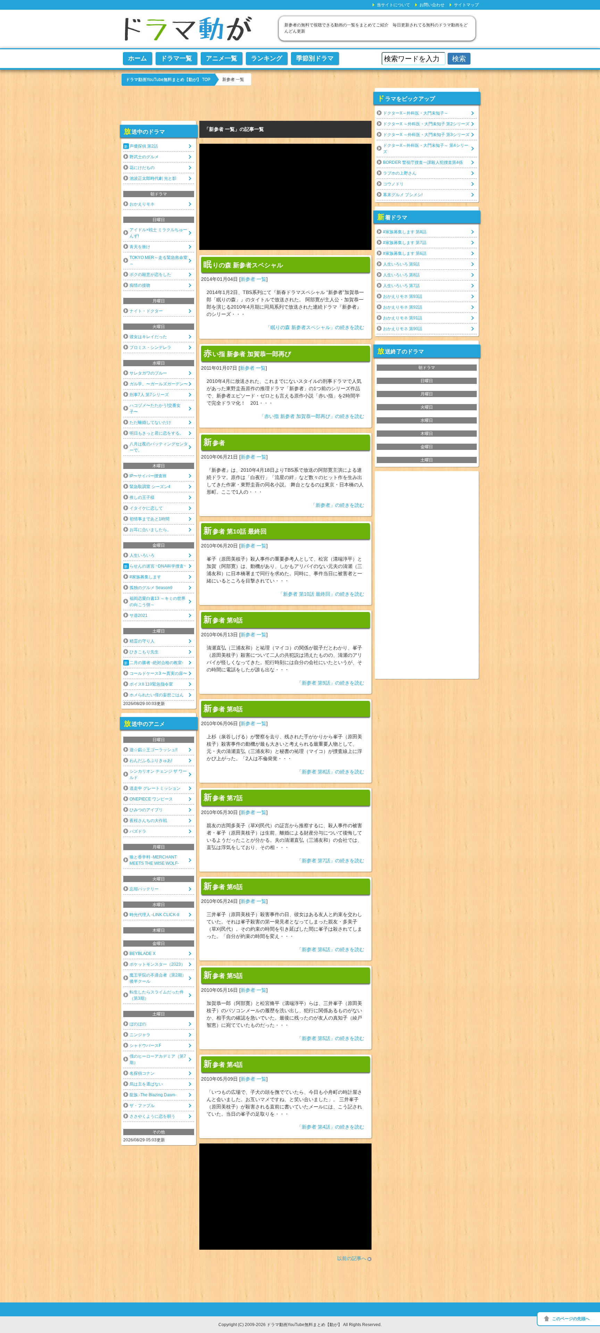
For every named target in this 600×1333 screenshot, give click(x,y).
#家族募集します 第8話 (404, 231)
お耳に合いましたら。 (150, 529)
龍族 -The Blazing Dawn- (153, 1094)
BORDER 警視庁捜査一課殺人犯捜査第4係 (423, 162)
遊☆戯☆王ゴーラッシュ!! (153, 749)
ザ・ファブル (142, 1105)
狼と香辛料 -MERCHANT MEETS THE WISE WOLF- (154, 860)
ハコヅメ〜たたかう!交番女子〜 (155, 408)
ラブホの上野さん (399, 173)
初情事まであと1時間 (149, 519)
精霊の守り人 (142, 641)
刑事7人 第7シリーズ (149, 394)
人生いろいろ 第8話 (401, 275)
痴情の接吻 (140, 285)
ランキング (266, 58)
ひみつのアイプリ (146, 809)
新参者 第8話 (223, 708)
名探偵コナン (142, 1073)
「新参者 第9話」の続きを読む (330, 683)
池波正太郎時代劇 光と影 (153, 178)
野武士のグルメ (144, 156)
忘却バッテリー (144, 889)
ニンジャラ (140, 1034)
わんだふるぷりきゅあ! (151, 760)
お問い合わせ (431, 4)
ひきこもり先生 (144, 651)
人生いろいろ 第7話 (401, 285)
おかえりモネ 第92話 (402, 307)
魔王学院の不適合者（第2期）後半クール (158, 978)
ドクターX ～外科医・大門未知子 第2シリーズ (426, 123)
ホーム (137, 58)
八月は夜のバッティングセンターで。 (159, 447)
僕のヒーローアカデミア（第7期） (158, 1059)
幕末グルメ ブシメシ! (403, 194)
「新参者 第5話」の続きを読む (330, 1038)
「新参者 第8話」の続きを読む (330, 771)
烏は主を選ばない (146, 1084)
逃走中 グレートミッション (155, 788)
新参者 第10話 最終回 (235, 530)
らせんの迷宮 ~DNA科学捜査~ (158, 566)
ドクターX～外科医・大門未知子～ (415, 113)
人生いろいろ (142, 555)
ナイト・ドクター (146, 311)
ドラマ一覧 (176, 58)
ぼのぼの (138, 1024)
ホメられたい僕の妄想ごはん (157, 695)
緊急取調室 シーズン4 (150, 486)
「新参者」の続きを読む (337, 505)
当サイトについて (393, 4)
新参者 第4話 (223, 1063)
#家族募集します (145, 577)
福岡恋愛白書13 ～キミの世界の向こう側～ (157, 601)
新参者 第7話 (223, 797)
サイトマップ (466, 4)
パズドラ (138, 831)
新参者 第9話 (223, 619)
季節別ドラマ (315, 58)
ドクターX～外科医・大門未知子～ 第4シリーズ (425, 148)
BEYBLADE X (143, 953)
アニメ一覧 (221, 58)
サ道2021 (139, 615)
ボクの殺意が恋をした (150, 274)
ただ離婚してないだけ (150, 422)
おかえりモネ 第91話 (402, 318)
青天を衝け (140, 246)
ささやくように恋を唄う (152, 1116)
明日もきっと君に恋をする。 (157, 433)
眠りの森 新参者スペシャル (243, 264)
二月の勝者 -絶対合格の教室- (156, 662)
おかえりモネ (142, 204)
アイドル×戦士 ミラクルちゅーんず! (158, 232)
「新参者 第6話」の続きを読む (330, 949)
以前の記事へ (351, 1258)
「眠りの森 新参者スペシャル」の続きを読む (315, 327)
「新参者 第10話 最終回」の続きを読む (321, 594)
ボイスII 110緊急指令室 (151, 684)
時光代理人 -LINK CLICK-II (154, 914)
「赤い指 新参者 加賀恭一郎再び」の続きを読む (311, 416)
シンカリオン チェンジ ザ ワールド (158, 774)
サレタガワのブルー (148, 373)
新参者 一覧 (253, 279)
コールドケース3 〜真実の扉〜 (158, 673)
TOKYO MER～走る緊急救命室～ (159, 260)
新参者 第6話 (223, 886)
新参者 (214, 442)
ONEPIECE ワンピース (151, 799)
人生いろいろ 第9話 (401, 264)
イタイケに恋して (146, 508)
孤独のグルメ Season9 (151, 587)
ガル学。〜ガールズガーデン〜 (159, 384)
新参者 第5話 (223, 975)
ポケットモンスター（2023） (157, 964)
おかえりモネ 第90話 (402, 328)
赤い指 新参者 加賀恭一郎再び (247, 353)
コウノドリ (393, 184)
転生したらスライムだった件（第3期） (157, 995)
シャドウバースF (145, 1045)
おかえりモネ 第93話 (402, 296)
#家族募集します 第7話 (404, 242)
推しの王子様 (142, 497)
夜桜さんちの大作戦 (148, 820)
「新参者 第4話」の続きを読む (330, 1127)
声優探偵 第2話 (144, 146)
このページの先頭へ (571, 1318)
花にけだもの (142, 167)
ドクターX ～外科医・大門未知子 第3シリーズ (426, 134)
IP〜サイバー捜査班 (148, 475)
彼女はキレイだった (148, 336)
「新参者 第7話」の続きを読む (330, 860)
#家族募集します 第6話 (404, 253)
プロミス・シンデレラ (150, 347)
